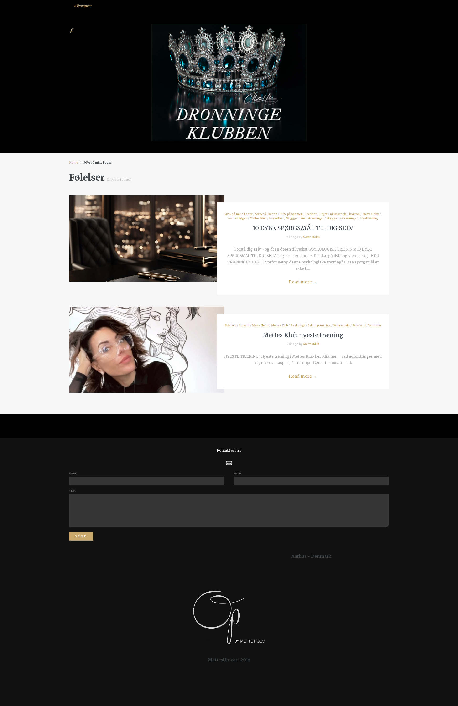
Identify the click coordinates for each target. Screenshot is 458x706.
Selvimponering (319, 325)
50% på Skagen (266, 214)
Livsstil (244, 325)
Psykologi (276, 218)
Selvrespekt (341, 325)
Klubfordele (338, 214)
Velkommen (82, 6)
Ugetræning (369, 218)
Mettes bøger (237, 218)
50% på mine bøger (238, 214)
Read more (303, 282)
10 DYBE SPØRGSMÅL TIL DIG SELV (303, 228)
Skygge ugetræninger (342, 218)
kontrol (354, 214)
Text (72, 491)
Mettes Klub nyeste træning (303, 335)
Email (238, 473)
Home (73, 162)
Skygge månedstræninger (305, 218)
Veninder (374, 325)
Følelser (311, 214)
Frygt (323, 214)
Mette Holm (370, 214)
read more (147, 233)
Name (73, 473)
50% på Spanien (291, 214)
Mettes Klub (258, 218)
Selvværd (359, 325)
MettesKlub (311, 344)
